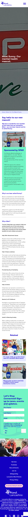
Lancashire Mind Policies (14, 477)
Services (14, 462)
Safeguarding (14, 474)
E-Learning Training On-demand (14, 485)
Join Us (14, 471)
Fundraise (14, 465)
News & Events (14, 468)
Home (3, 112)
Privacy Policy (14, 480)
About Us (8, 112)
